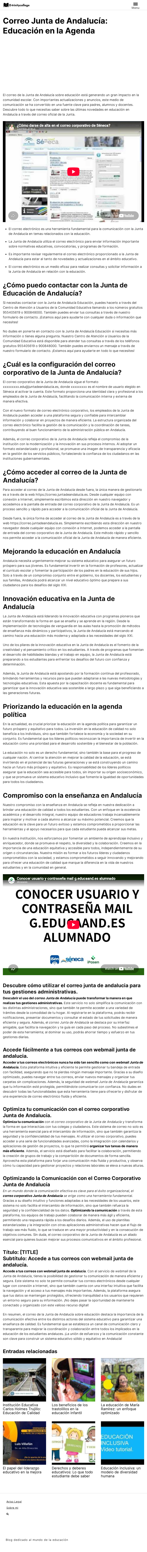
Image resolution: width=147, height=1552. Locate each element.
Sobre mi (12, 1507)
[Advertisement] (73, 65)
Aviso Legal (14, 1501)
